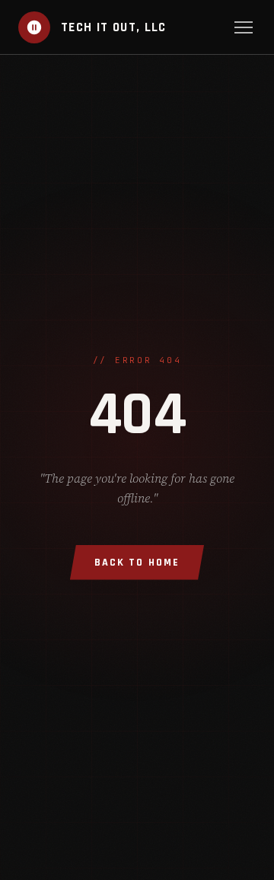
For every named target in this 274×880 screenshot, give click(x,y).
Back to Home (137, 562)
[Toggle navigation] (243, 27)
